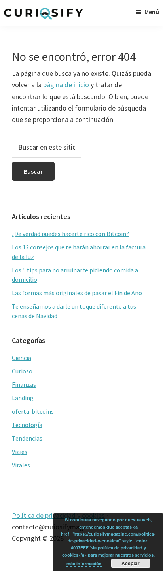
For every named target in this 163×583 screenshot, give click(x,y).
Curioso (22, 371)
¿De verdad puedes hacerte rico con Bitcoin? (70, 234)
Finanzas (24, 384)
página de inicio (66, 84)
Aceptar (130, 563)
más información (84, 563)
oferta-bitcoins (33, 411)
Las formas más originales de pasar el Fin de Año (77, 293)
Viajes (19, 452)
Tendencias (27, 438)
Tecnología (27, 425)
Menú (151, 12)
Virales (21, 465)
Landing (23, 398)
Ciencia (21, 358)
